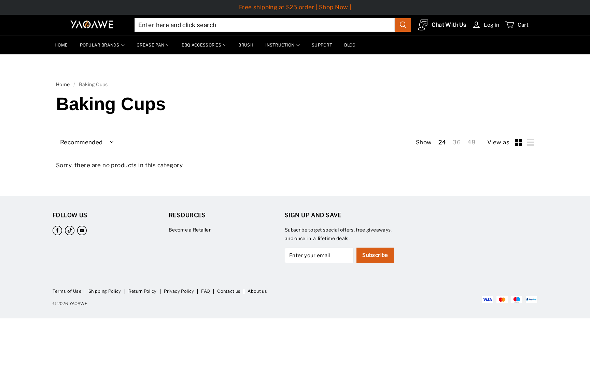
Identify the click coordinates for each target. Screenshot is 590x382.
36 (457, 142)
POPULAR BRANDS (100, 45)
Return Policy (142, 291)
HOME (61, 45)
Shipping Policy (104, 291)
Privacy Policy (179, 291)
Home (63, 84)
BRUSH (245, 45)
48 (471, 142)
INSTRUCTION (279, 45)
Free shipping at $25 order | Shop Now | (295, 7)
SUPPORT (322, 45)
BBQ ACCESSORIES (202, 45)
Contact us (228, 291)
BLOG (349, 45)
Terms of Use (67, 291)
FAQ (205, 291)
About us (257, 291)
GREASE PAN (150, 45)
